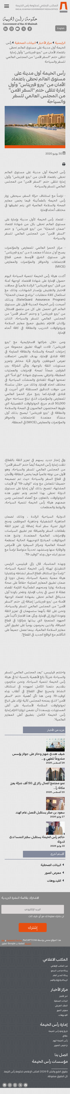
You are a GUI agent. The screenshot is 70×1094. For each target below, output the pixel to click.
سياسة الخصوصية (14, 940)
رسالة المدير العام (60, 975)
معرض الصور (62, 1010)
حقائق (65, 1035)
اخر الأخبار (63, 996)
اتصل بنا (61, 1054)
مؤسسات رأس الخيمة (50, 1061)
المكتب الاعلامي (55, 959)
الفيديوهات (63, 1015)
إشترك (32, 927)
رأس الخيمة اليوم (60, 1040)
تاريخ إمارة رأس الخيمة (58, 1031)
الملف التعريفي (61, 1005)
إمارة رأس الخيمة (54, 1024)
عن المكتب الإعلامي (59, 965)
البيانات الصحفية (61, 1000)
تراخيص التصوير (61, 1045)
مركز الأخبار (59, 989)
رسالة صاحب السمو (59, 970)
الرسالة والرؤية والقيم (59, 980)
